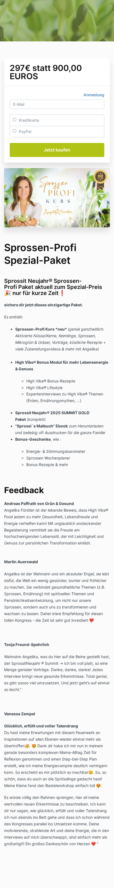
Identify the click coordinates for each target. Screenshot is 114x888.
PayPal (24, 131)
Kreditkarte (28, 120)
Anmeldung (94, 94)
